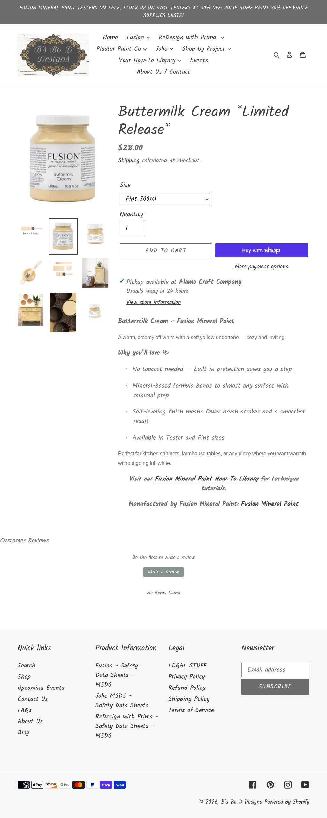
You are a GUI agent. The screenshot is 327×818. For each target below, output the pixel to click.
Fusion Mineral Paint (270, 504)
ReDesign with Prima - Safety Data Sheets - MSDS (126, 726)
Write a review (163, 572)
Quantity (131, 214)
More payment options (261, 267)
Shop (24, 677)
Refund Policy (186, 688)
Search (26, 666)
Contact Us (33, 699)
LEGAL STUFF (187, 666)
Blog (23, 733)
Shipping (129, 161)
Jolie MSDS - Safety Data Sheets (121, 701)
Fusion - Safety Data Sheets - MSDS (116, 675)
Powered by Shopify (286, 802)
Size (125, 185)
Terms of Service (191, 710)
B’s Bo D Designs (241, 802)
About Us (30, 722)
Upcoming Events (41, 688)
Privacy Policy (186, 677)
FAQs (25, 710)
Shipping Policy (188, 699)
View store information (153, 302)
